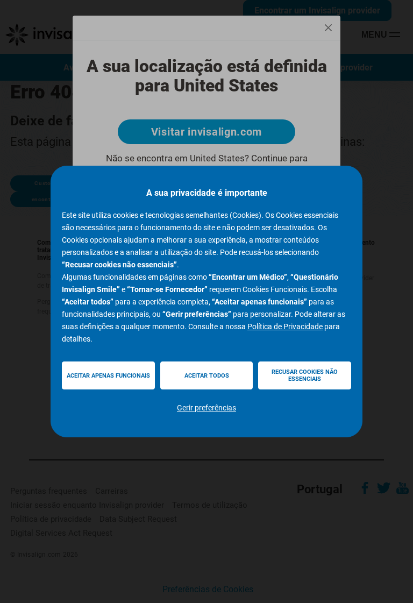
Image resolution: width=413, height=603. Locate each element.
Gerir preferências (206, 407)
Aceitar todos (206, 375)
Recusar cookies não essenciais (305, 375)
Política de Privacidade (285, 326)
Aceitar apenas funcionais (108, 375)
